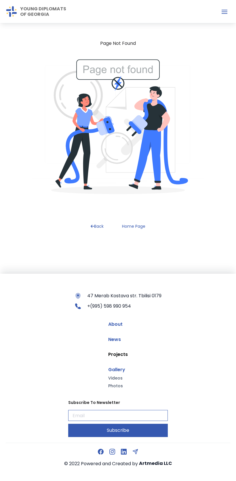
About (115, 324)
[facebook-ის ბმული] (101, 452)
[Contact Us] (135, 452)
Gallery (116, 370)
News (114, 339)
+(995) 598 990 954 (109, 306)
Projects (118, 354)
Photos (115, 386)
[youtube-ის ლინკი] (124, 452)
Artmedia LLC (155, 463)
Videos (115, 378)
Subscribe (118, 430)
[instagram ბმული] (112, 452)
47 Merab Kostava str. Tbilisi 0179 (124, 295)
